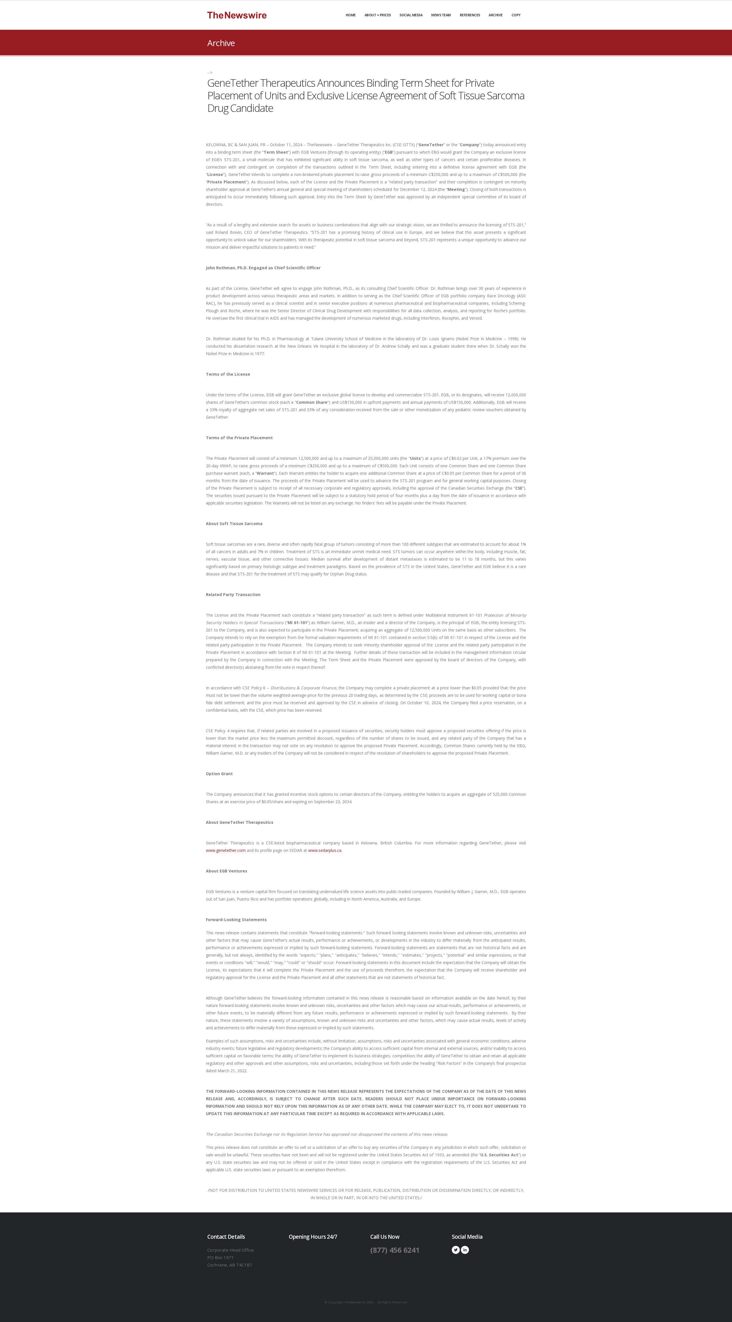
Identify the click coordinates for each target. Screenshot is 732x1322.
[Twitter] (456, 1250)
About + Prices (378, 15)
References (470, 15)
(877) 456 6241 (394, 1250)
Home (351, 15)
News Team (441, 15)
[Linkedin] (465, 1250)
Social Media (410, 15)
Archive (496, 15)
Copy (516, 15)
